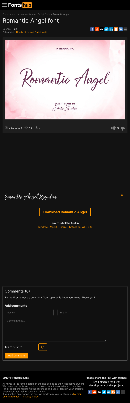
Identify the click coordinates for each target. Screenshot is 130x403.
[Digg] (102, 29)
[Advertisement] (65, 162)
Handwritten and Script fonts (31, 32)
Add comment (16, 355)
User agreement (11, 396)
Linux (63, 227)
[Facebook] (92, 29)
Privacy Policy (31, 396)
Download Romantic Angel (65, 212)
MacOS (54, 227)
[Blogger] (116, 29)
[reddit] (97, 29)
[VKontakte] (121, 29)
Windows (43, 227)
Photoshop (74, 227)
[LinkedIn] (111, 29)
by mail (77, 394)
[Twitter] (106, 29)
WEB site (87, 227)
